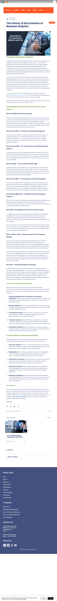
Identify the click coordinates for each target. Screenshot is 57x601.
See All (49, 417)
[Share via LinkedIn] (14, 406)
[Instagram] (11, 545)
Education (16, 10)
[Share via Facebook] (7, 406)
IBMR (23, 10)
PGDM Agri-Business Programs (10, 509)
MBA (28, 10)
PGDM (34, 10)
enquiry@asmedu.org (11, 534)
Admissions (6, 482)
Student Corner (6, 484)
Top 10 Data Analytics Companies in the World (14, 436)
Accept (50, 598)
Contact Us (6, 489)
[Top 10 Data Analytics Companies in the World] (16, 426)
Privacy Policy (6, 495)
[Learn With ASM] (22, 497)
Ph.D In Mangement (7, 517)
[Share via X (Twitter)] (10, 406)
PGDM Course (6, 507)
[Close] (55, 598)
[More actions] (50, 19)
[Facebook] (15, 545)
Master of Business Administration (11, 512)
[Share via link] (18, 406)
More (40, 10)
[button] (20, 2)
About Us (5, 479)
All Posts (7, 10)
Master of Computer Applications (11, 514)
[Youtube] (8, 545)
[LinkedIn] (4, 545)
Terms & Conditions (8, 492)
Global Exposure (7, 487)
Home (4, 477)
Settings (44, 598)
